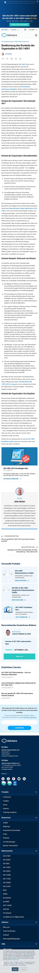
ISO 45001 (7, 871)
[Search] (25, 30)
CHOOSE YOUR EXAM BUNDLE (19, 24)
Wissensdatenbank (7, 41)
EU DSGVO (7, 898)
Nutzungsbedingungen (11, 939)
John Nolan (8, 54)
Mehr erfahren (20, 580)
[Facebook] (13, 779)
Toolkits (6, 801)
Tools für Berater (9, 931)
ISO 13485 (7, 875)
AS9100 (6, 909)
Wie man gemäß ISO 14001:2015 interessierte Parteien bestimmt (18, 540)
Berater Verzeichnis (10, 846)
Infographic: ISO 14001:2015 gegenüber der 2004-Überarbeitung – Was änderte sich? (22, 551)
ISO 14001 (22, 64)
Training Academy (10, 812)
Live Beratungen (9, 842)
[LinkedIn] (3, 779)
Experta (6, 808)
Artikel (5, 823)
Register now (19, 656)
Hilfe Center (7, 949)
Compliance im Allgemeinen (13, 917)
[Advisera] (7, 35)
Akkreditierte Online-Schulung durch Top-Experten (24, 613)
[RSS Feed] (24, 779)
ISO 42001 (7, 860)
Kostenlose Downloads (11, 830)
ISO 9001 (6, 864)
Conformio (7, 797)
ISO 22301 (7, 886)
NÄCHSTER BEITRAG (28, 547)
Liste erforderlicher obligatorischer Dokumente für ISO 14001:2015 (18, 684)
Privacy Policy (15, 959)
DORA (5, 894)
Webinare (6, 826)
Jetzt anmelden (21, 617)
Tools (5, 834)
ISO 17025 (7, 879)
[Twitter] (8, 779)
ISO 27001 (7, 856)
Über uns (6, 927)
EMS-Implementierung (22, 41)
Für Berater (7, 913)
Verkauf (6, 935)
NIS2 (5, 890)
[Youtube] (18, 779)
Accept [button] (15, 969)
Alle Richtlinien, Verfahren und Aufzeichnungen (23, 576)
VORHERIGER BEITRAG (11, 536)
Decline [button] (24, 969)
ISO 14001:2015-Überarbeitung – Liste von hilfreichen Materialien (16, 674)
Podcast (6, 838)
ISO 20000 (7, 883)
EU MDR (6, 902)
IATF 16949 (7, 905)
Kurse (5, 805)
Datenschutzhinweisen (30, 717)
